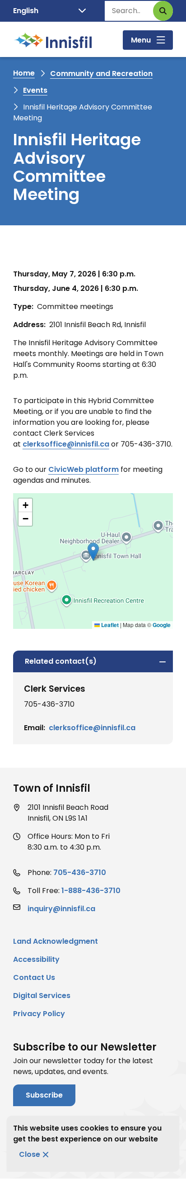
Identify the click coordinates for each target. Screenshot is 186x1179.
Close (29, 1154)
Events (35, 90)
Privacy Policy (39, 1013)
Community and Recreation (101, 73)
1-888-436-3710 (91, 890)
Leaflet (109, 625)
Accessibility (36, 959)
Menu (141, 40)
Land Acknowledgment (55, 941)
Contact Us (34, 977)
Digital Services (41, 995)
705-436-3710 (79, 872)
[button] (93, 551)
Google (162, 625)
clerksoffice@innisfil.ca (66, 444)
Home (24, 73)
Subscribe (44, 1095)
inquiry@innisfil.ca (61, 908)
